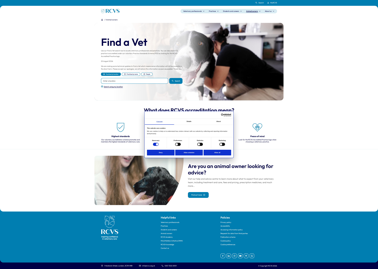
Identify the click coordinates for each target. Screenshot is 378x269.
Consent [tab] (159, 122)
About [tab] (218, 121)
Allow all (217, 152)
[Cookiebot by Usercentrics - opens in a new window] (222, 114)
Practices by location (112, 74)
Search (177, 81)
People (148, 74)
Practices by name (132, 74)
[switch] (178, 144)
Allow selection (189, 152)
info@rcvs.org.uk (148, 266)
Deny (160, 152)
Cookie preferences (227, 244)
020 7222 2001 (171, 266)
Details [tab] (189, 121)
